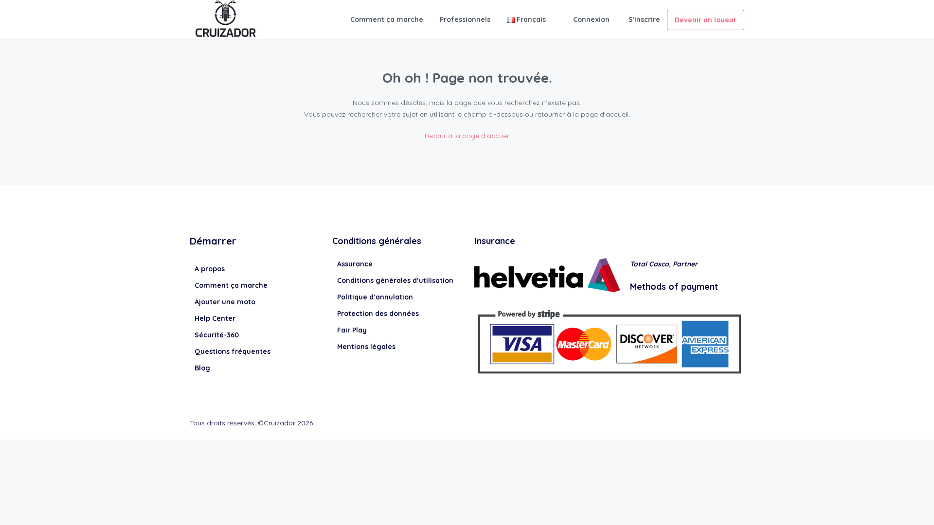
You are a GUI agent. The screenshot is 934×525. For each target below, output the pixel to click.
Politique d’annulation (375, 297)
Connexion (591, 19)
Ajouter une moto (225, 302)
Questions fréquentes (232, 351)
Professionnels (465, 19)
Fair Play (352, 330)
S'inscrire (644, 19)
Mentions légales (366, 346)
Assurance (355, 264)
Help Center (215, 318)
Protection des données (378, 313)
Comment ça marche (386, 19)
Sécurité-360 (217, 335)
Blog (202, 368)
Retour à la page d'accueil (467, 135)
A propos (210, 268)
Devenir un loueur (705, 20)
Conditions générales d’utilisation (395, 280)
